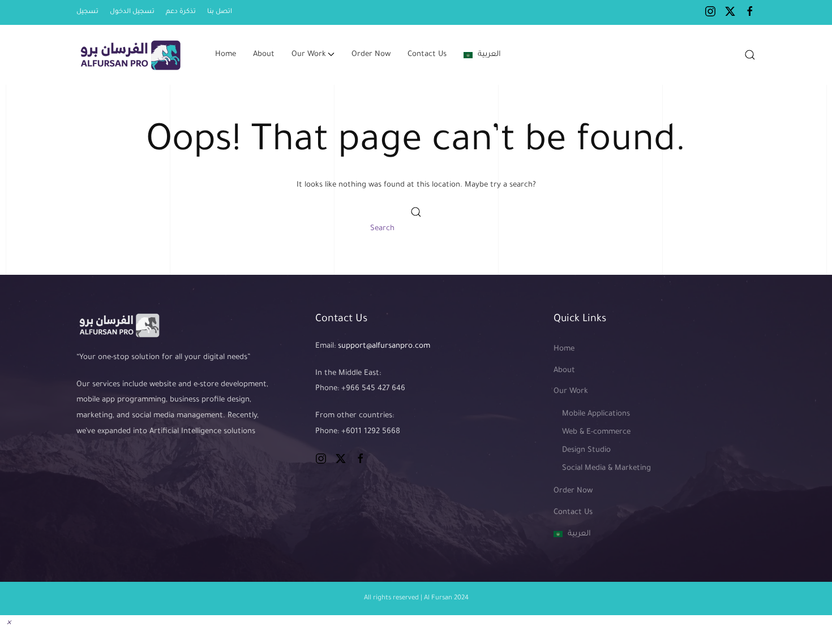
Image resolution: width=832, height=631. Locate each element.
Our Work (571, 391)
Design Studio (586, 450)
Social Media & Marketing (606, 468)
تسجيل (87, 12)
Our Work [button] (308, 54)
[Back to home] (131, 55)
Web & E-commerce (596, 432)
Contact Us (427, 54)
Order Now (371, 54)
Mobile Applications (596, 414)
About (264, 54)
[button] (750, 55)
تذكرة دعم (181, 12)
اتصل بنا (219, 12)
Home (225, 54)
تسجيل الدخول (132, 12)
